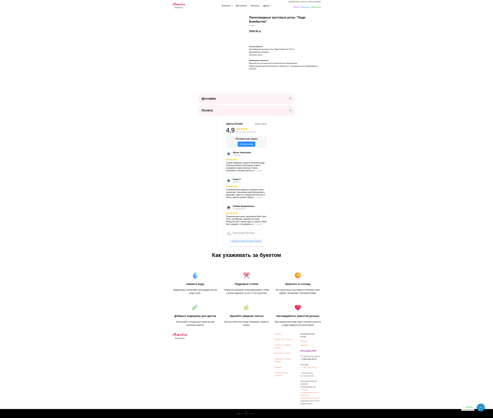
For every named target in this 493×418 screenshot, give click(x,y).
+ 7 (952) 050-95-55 (308, 367)
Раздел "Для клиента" (284, 339)
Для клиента (241, 6)
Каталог (278, 334)
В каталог (226, 6)
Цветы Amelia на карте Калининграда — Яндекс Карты (247, 246)
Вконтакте (304, 345)
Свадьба (278, 367)
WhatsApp (316, 6)
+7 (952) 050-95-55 (308, 359)
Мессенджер (306, 351)
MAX (296, 6)
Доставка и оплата (282, 353)
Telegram (305, 6)
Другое (266, 6)
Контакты (255, 6)
